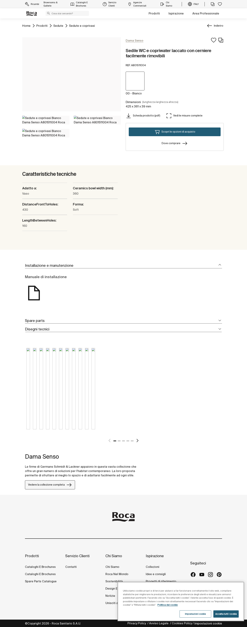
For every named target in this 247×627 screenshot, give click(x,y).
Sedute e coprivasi (82, 25)
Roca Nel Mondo (116, 574)
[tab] (123, 265)
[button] (48, 13)
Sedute (58, 25)
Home (26, 25)
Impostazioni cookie (208, 623)
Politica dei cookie (167, 604)
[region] (181, 601)
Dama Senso (42, 456)
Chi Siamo (113, 556)
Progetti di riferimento (161, 581)
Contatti (71, 566)
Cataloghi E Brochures (40, 566)
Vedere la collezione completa (46, 484)
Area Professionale (205, 13)
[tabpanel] (28, 391)
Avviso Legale (159, 623)
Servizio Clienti (77, 556)
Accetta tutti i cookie (226, 614)
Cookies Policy (182, 623)
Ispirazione (176, 13)
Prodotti (154, 13)
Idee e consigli (156, 574)
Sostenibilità (114, 581)
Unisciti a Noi (114, 603)
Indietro (218, 25)
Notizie (110, 595)
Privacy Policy (137, 623)
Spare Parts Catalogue (41, 581)
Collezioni (152, 566)
